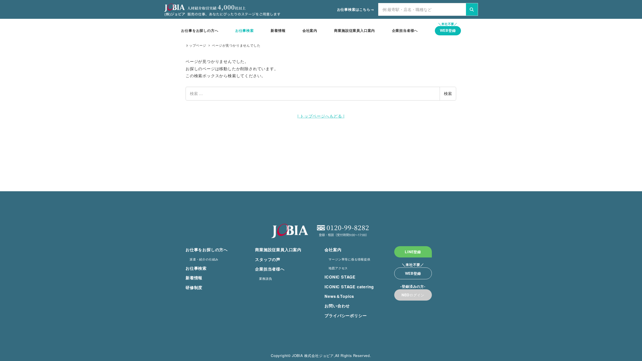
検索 (448, 93)
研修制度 (194, 287)
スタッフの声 (267, 259)
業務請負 (265, 278)
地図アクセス (338, 268)
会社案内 (333, 249)
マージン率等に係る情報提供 (349, 259)
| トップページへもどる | (320, 116)
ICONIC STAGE (340, 277)
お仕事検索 (196, 268)
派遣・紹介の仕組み (204, 259)
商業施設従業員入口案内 (278, 249)
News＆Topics (339, 296)
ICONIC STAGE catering (349, 287)
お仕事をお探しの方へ (207, 249)
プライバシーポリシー (346, 315)
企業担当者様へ (270, 269)
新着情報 (194, 278)
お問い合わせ (337, 306)
